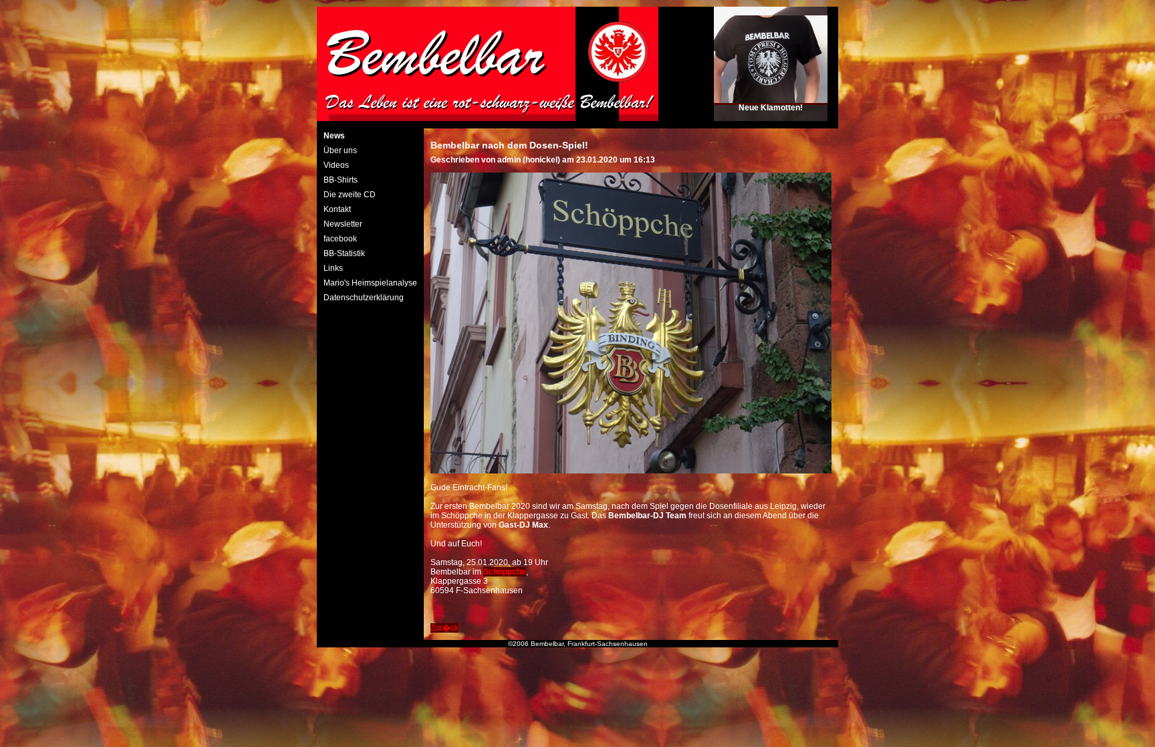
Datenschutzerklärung (364, 297)
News (334, 135)
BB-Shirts (341, 180)
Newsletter (343, 224)
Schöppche (504, 571)
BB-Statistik (344, 253)
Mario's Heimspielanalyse (370, 283)
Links (333, 268)
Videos (336, 165)
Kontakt (337, 209)
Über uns (340, 150)
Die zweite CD (350, 194)
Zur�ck (444, 628)
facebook (340, 238)
